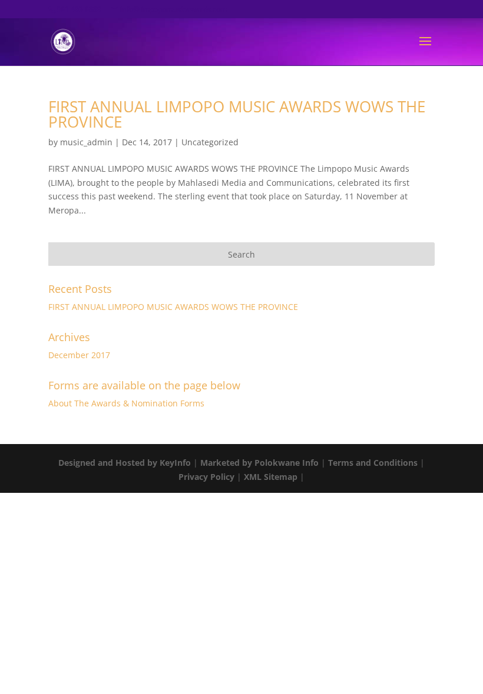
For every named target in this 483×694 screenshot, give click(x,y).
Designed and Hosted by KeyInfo (124, 462)
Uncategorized (210, 142)
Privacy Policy (206, 476)
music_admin (86, 142)
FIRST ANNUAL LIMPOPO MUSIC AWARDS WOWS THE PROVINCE (236, 114)
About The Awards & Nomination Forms (126, 403)
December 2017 (79, 355)
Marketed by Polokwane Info (259, 462)
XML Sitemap (270, 476)
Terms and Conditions (373, 462)
